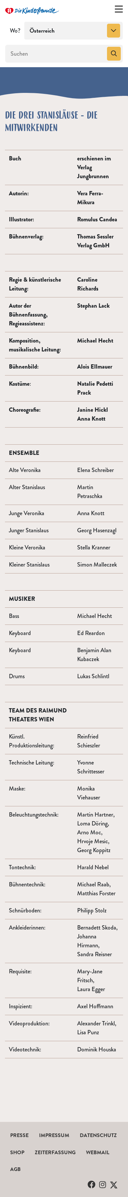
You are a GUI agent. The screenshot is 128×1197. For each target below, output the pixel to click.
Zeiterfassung (55, 1152)
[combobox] (73, 31)
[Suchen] (114, 54)
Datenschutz (98, 1135)
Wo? (15, 30)
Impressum (54, 1135)
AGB (15, 1169)
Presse (19, 1135)
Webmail (97, 1152)
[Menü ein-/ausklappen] (119, 10)
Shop (17, 1152)
